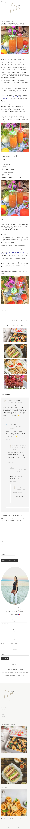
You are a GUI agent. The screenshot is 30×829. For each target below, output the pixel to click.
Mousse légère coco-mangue (11, 319)
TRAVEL (3, 716)
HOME (2, 705)
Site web (3, 554)
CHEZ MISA (15, 8)
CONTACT (3, 721)
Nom (2, 541)
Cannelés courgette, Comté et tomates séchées (14, 818)
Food (2, 21)
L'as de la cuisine (13, 400)
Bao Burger (15, 358)
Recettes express (9, 21)
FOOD (2, 714)
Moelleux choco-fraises (15, 390)
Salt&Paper (22, 827)
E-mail (3, 547)
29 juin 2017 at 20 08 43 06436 (17, 402)
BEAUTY (3, 709)
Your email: (4, 652)
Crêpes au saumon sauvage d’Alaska (15, 374)
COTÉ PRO (3, 718)
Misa (11, 424)
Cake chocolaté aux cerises (19, 320)
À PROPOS (3, 707)
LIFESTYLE (3, 711)
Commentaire (5, 524)
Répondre (6, 418)
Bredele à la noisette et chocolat (15, 343)
